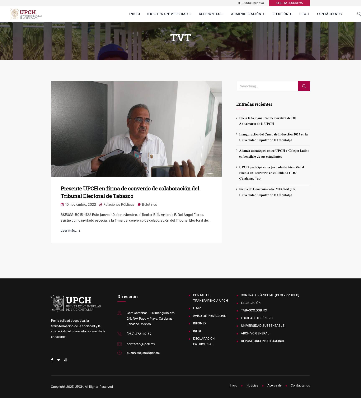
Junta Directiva (253, 3)
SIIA (302, 14)
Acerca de (274, 385)
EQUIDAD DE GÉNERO (257, 318)
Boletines (149, 205)
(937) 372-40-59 (139, 334)
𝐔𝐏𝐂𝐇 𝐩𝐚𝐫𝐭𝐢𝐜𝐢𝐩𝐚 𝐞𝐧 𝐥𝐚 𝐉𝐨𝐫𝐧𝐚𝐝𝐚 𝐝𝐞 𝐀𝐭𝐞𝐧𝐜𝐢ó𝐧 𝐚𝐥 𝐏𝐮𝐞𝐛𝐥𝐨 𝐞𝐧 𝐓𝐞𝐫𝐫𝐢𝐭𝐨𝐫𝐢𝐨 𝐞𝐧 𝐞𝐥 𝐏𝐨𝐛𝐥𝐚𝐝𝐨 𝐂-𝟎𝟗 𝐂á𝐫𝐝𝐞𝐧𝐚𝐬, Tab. (271, 172)
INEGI (197, 331)
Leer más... (69, 230)
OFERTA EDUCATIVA (289, 3)
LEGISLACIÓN (251, 303)
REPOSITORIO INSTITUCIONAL (263, 341)
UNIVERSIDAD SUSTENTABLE (262, 326)
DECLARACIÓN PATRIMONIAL (204, 341)
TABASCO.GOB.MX (254, 310)
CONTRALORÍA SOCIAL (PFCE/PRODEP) (270, 295)
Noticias (252, 385)
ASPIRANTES (209, 14)
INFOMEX (199, 323)
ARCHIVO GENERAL (255, 333)
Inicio (134, 14)
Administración (246, 14)
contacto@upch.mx (141, 344)
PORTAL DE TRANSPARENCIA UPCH (210, 297)
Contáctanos (329, 14)
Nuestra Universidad (167, 14)
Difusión (280, 14)
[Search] (304, 86)
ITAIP (197, 308)
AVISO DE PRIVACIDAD (209, 316)
